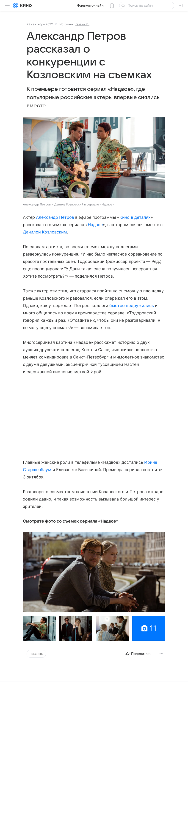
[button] (94, 158)
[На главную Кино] (25, 5)
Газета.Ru (82, 24)
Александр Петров (55, 217)
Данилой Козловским (45, 232)
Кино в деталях (135, 217)
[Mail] (15, 5)
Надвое (95, 224)
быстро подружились (131, 305)
